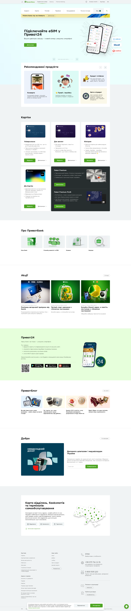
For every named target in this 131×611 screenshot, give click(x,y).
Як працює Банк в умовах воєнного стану (28, 593)
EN (108, 1)
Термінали (59, 524)
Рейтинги (23, 562)
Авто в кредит (55, 562)
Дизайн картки (55, 565)
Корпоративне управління (28, 558)
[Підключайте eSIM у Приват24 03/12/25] (69, 59)
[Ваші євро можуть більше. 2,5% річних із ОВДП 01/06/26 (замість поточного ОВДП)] (59, 59)
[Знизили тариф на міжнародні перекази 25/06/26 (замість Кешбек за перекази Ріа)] (64, 59)
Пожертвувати (91, 466)
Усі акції (106, 275)
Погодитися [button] (96, 605)
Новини (23, 555)
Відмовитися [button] (81, 605)
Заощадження (71, 11)
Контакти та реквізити (27, 578)
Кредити (26, 11)
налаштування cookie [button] (34, 608)
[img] (30, 2)
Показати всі (56, 568)
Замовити (90, 160)
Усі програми (104, 438)
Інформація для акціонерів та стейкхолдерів (29, 571)
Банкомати (46, 524)
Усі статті (106, 390)
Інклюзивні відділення (34, 528)
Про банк (102, 1)
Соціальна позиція (26, 567)
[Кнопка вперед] (105, 67)
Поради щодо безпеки (27, 585)
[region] (65, 87)
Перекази (58, 11)
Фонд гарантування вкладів (28, 588)
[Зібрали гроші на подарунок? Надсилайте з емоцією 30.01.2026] (67, 59)
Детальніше (51, 15)
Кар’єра (23, 583)
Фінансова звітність (26, 560)
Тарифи (23, 581)
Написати (89, 587)
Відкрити (30, 160)
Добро (53, 558)
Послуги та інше (85, 11)
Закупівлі (23, 565)
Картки (37, 11)
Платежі (47, 11)
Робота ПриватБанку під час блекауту (28, 597)
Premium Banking (60, 1)
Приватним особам (42, 1)
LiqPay (53, 560)
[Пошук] (107, 11)
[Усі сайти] (22, 2)
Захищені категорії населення (29, 590)
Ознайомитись (91, 594)
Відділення (32, 524)
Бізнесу (52, 1)
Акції (53, 555)
